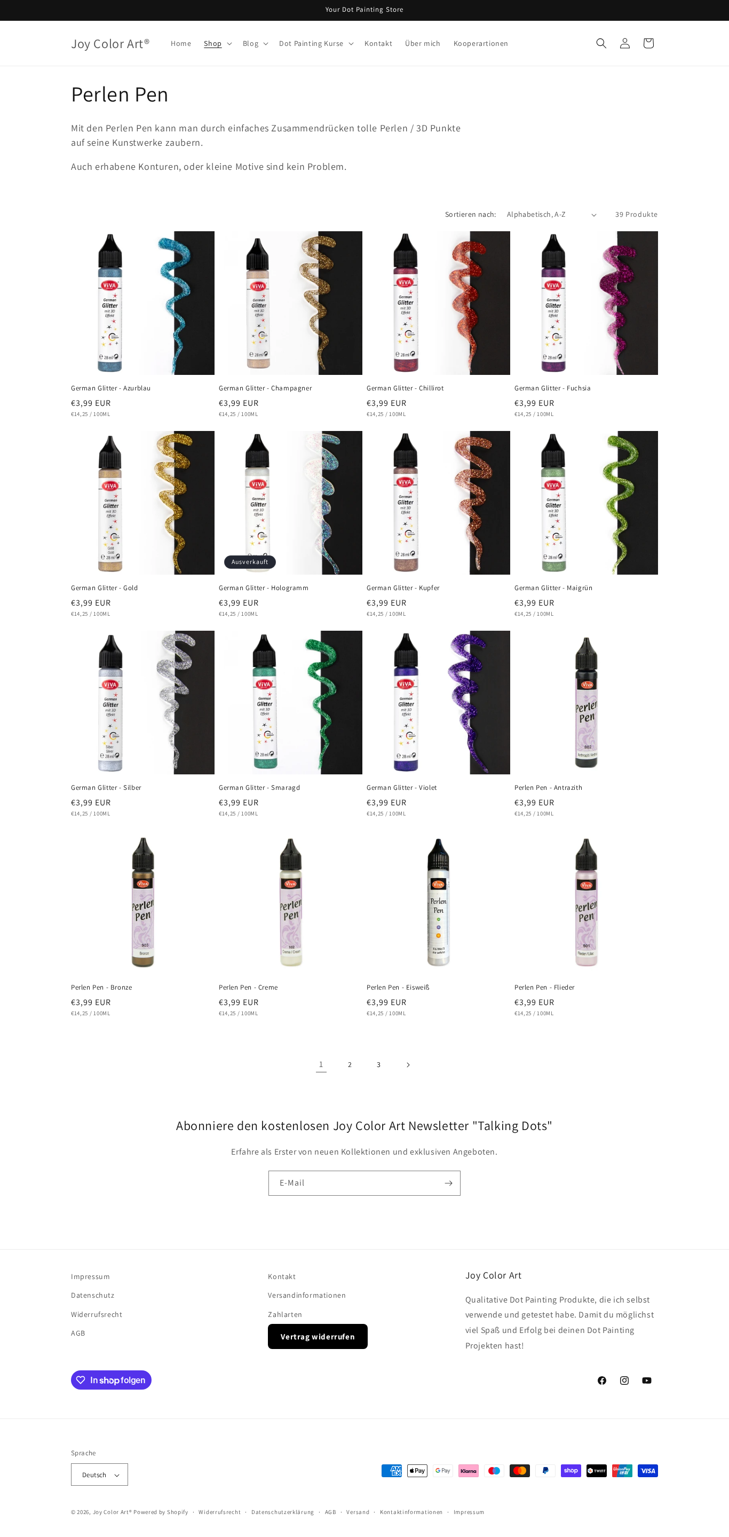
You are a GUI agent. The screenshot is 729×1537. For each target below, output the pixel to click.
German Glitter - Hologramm (264, 588)
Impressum (90, 1276)
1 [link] (321, 1064)
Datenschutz (93, 1295)
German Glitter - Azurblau (111, 388)
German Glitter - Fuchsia (552, 388)
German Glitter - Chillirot (405, 388)
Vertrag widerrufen (318, 1336)
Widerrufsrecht (96, 1314)
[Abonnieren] (448, 1183)
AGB (78, 1332)
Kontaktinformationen (411, 1512)
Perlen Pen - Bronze (101, 987)
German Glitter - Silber (106, 787)
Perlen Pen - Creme (248, 987)
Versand (357, 1512)
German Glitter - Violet (402, 787)
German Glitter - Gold (104, 588)
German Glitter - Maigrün (553, 588)
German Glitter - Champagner (265, 388)
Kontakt (282, 1276)
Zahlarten (285, 1314)
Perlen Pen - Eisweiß (398, 987)
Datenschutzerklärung (282, 1512)
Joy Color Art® (112, 1512)
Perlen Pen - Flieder (544, 987)
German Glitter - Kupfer (403, 588)
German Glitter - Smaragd (259, 787)
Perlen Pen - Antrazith (548, 787)
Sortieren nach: (470, 214)
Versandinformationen (307, 1295)
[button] (216, 43)
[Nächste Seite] (407, 1065)
